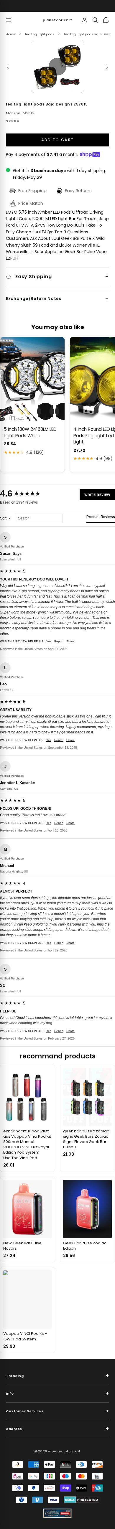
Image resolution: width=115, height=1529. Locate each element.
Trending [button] (57, 1375)
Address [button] (57, 1428)
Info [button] (57, 1393)
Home (10, 34)
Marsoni (14, 113)
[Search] (95, 20)
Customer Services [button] (57, 1411)
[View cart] (106, 20)
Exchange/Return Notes (34, 298)
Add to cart (57, 140)
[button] (57, 66)
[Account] (84, 20)
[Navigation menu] (8, 20)
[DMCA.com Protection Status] (81, 1499)
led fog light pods (40, 34)
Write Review (97, 495)
